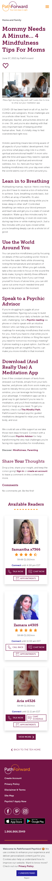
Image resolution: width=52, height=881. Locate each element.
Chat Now (38, 571)
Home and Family (11, 20)
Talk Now (18, 571)
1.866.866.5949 (14, 831)
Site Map (9, 795)
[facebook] (7, 811)
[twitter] (16, 811)
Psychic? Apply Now (15, 801)
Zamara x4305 (26, 625)
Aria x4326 (26, 701)
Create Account (13, 778)
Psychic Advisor (24, 436)
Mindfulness (19, 450)
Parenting (32, 450)
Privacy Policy (26, 866)
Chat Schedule (38, 717)
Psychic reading (35, 320)
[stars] (26, 630)
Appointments (28, 578)
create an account (37, 471)
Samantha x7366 (26, 549)
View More (25, 736)
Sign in (20, 471)
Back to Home (27, 749)
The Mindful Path (30, 409)
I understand (26, 873)
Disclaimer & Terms (14, 789)
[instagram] (25, 811)
